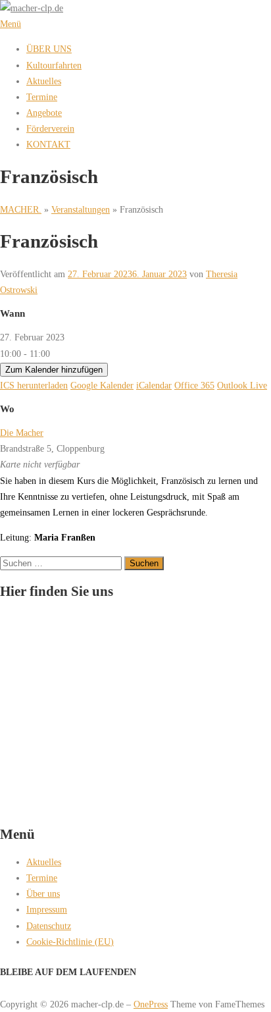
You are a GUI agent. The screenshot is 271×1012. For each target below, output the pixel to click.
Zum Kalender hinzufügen (54, 370)
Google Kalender (102, 385)
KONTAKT (48, 144)
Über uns (43, 893)
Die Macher (21, 432)
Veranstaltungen (80, 209)
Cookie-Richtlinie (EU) (70, 941)
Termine (41, 97)
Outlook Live (242, 385)
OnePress (151, 1004)
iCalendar (154, 385)
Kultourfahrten (54, 65)
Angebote (44, 112)
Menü (10, 23)
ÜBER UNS (49, 48)
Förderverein (50, 128)
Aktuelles (43, 81)
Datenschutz (48, 925)
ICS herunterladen (34, 385)
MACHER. (20, 209)
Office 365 (194, 385)
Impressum (46, 909)
